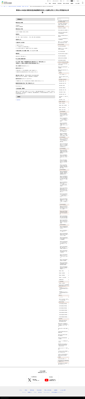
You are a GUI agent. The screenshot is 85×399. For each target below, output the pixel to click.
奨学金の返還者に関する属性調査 (62, 30)
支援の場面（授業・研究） (62, 83)
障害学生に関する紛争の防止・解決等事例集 (15, 6)
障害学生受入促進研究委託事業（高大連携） (62, 338)
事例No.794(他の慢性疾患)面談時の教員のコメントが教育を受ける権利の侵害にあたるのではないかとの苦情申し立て (63, 190)
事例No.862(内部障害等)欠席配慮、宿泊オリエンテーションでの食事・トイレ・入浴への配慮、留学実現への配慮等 (63, 184)
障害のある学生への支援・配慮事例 (62, 329)
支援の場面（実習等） (62, 85)
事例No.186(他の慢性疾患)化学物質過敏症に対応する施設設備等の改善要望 (63, 263)
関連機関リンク (30, 392)
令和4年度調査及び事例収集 (63, 303)
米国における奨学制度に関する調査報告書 (62, 36)
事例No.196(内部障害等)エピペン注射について (63, 231)
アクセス (35, 392)
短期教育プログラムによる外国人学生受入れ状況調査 (62, 49)
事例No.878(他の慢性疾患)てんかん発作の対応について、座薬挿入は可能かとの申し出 (63, 195)
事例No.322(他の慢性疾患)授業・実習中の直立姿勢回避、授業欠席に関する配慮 (63, 217)
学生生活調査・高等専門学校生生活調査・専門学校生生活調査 (62, 24)
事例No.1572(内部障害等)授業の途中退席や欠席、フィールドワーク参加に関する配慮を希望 (64, 140)
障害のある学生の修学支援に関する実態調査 (62, 67)
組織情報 (72, 3)
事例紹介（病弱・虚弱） (25, 6)
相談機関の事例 (61, 279)
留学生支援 (54, 3)
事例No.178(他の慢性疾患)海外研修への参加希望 (63, 260)
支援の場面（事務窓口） (62, 87)
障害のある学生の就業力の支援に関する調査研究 (62, 335)
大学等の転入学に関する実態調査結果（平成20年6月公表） (62, 351)
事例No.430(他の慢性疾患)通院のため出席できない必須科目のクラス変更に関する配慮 (63, 221)
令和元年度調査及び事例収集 (63, 310)
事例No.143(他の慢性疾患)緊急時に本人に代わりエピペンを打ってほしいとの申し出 (63, 256)
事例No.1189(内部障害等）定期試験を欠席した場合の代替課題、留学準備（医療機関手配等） (63, 151)
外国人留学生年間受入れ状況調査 (62, 53)
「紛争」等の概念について (62, 74)
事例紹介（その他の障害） (62, 277)
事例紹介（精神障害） (62, 275)
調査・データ (6, 6)
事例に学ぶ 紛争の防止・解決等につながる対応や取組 (63, 299)
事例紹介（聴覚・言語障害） (63, 105)
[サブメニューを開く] (68, 24)
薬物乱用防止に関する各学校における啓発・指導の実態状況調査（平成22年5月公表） (62, 345)
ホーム (46, 3)
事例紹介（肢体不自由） (62, 107)
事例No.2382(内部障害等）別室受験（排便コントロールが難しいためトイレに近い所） (64, 124)
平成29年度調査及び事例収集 (63, 314)
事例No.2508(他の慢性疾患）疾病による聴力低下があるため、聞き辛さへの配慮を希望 (63, 114)
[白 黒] (64, 0)
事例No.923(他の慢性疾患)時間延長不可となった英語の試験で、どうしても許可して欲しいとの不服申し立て (63, 201)
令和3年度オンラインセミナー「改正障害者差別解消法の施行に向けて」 (63, 292)
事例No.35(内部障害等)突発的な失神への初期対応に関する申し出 (64, 227)
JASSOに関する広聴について (62, 358)
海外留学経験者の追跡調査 (62, 60)
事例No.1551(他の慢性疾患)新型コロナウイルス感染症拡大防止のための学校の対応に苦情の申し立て (64, 145)
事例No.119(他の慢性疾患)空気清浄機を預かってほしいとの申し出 (63, 251)
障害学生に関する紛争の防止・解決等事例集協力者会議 (63, 321)
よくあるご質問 (77, 3)
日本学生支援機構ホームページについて (57, 392)
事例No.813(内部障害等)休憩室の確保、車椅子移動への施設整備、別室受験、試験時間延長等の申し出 (63, 172)
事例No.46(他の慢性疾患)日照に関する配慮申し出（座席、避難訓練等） (64, 238)
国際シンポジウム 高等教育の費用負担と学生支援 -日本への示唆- (63, 42)
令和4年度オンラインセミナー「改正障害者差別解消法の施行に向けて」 (63, 288)
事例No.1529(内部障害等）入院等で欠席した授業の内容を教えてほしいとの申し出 (64, 156)
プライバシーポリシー (47, 392)
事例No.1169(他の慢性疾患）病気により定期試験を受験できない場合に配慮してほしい (63, 161)
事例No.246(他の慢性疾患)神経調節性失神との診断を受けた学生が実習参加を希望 (63, 212)
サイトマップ (24, 392)
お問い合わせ (40, 392)
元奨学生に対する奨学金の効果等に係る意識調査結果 (62, 33)
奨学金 (50, 3)
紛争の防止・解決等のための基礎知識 (63, 77)
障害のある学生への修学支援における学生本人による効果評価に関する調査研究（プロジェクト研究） (62, 325)
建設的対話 (18, 99)
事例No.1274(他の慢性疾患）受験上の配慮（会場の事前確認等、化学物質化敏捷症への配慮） (63, 166)
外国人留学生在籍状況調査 (62, 46)
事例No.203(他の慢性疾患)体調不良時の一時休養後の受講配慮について (63, 267)
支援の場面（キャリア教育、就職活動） (63, 97)
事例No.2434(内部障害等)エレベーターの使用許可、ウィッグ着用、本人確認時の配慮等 (64, 119)
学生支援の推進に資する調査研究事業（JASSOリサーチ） (62, 363)
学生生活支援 (59, 3)
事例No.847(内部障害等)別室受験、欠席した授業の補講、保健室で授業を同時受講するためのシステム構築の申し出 (63, 178)
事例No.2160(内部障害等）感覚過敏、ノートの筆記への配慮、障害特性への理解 (64, 134)
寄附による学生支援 (66, 3)
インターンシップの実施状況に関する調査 (62, 341)
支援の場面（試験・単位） (62, 94)
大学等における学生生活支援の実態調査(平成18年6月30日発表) (62, 355)
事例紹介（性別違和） (62, 283)
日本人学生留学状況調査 (61, 51)
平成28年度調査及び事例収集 (63, 316)
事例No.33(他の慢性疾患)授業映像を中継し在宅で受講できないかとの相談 (64, 234)
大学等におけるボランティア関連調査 (62, 348)
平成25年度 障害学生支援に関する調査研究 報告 (63, 332)
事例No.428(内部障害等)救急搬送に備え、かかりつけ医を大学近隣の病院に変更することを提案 (63, 207)
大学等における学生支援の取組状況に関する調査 (62, 64)
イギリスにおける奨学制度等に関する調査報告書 (62, 39)
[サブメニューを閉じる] (68, 19)
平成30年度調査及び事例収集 (63, 312)
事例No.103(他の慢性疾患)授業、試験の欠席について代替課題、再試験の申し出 (63, 247)
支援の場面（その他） (62, 99)
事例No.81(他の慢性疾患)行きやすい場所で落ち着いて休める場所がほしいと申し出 (64, 243)
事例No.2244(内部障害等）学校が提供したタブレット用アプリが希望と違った (64, 130)
